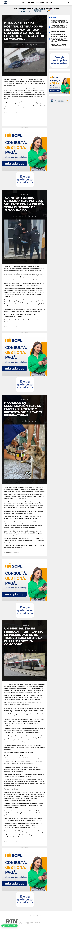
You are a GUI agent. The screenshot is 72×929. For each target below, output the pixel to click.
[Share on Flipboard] (33, 45)
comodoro (16, 113)
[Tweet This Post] (30, 45)
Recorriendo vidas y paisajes (49, 8)
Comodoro (40, 2)
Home (23, 2)
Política (49, 2)
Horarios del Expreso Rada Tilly (26, 8)
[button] (9, 925)
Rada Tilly (30, 2)
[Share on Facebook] (27, 45)
